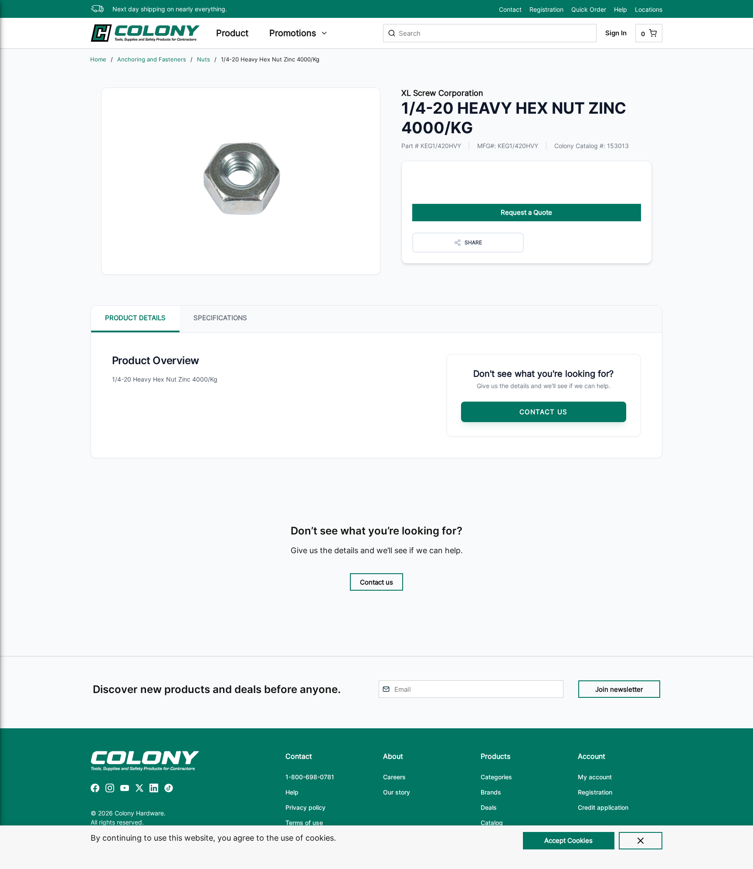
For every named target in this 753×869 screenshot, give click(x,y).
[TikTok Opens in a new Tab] (168, 789)
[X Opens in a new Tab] (139, 789)
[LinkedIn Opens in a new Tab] (153, 789)
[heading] (238, 33)
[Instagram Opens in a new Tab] (109, 789)
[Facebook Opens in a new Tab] (95, 789)
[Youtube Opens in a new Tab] (124, 789)
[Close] (640, 840)
